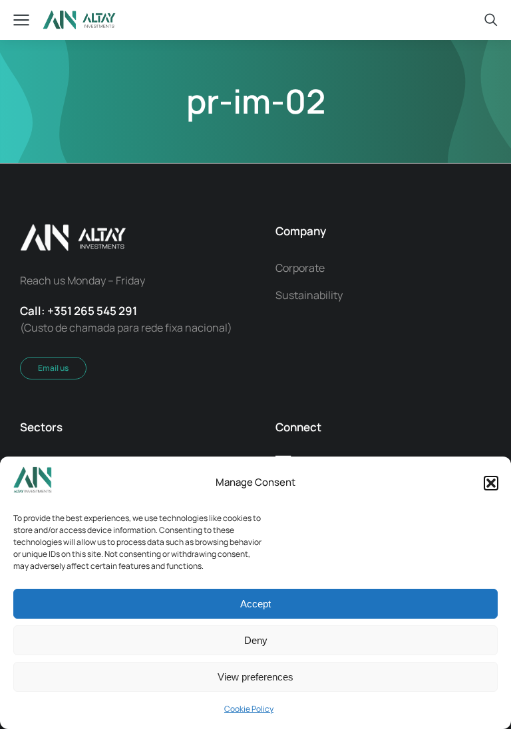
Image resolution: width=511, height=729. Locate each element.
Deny (255, 640)
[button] (491, 483)
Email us (53, 367)
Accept (255, 603)
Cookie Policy (248, 708)
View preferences (255, 676)
